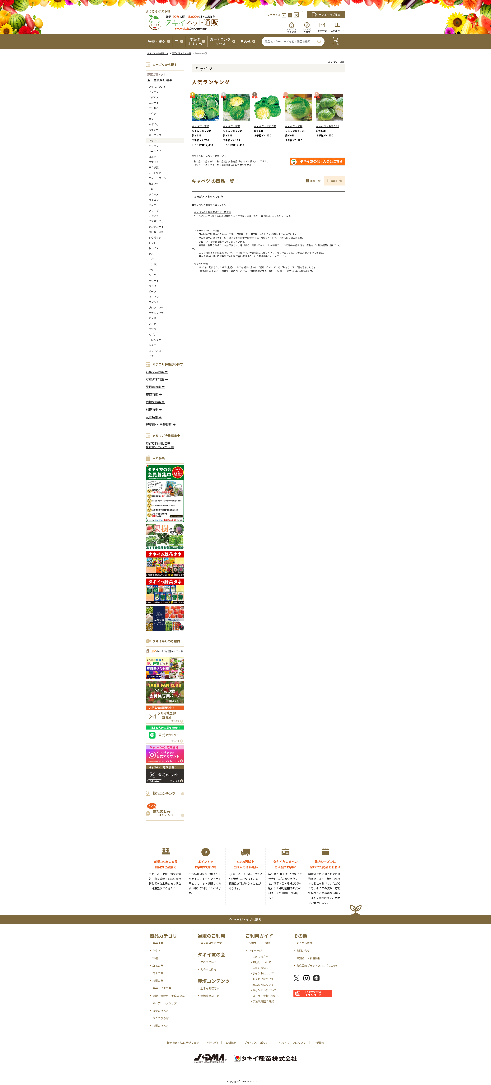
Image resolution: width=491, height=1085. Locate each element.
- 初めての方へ (260, 957)
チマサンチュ (156, 221)
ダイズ (152, 205)
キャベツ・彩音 (231, 126)
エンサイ (154, 102)
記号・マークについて (292, 1043)
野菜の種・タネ (156, 74)
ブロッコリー (156, 307)
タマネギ (154, 210)
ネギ (151, 270)
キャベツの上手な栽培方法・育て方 (212, 212)
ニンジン (154, 264)
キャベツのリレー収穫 (207, 230)
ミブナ (152, 334)
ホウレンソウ (156, 313)
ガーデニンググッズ (164, 1003)
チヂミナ (154, 216)
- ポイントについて (262, 973)
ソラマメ (154, 194)
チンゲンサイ (156, 226)
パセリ (152, 286)
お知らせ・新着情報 (308, 958)
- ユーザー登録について (265, 996)
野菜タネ (157, 943)
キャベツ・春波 (200, 126)
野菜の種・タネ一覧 (181, 53)
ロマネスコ (155, 350)
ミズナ (152, 324)
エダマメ (154, 97)
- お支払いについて (262, 979)
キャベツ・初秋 (293, 126)
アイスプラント (157, 86)
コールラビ (155, 151)
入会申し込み (208, 969)
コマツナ (154, 162)
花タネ (156, 950)
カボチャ (154, 124)
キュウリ (154, 146)
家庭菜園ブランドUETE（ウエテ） (317, 966)
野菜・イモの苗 (161, 988)
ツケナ (152, 356)
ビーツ (152, 291)
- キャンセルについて (264, 990)
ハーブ (152, 275)
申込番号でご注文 (211, 943)
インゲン (154, 92)
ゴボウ (152, 156)
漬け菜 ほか (156, 232)
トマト (152, 243)
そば (151, 189)
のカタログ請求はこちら (167, 651)
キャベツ (154, 140)
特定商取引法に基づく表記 (183, 1043)
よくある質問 (304, 943)
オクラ (152, 113)
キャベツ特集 (201, 263)
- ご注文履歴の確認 (262, 1001)
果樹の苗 (157, 980)
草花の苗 (157, 966)
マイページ (255, 950)
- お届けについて (261, 962)
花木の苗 (157, 973)
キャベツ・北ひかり (265, 126)
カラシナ (154, 129)
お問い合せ (303, 950)
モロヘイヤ (155, 340)
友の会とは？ (208, 962)
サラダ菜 (154, 167)
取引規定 (231, 1043)
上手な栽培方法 (209, 988)
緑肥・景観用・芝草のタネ (168, 996)
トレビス (154, 248)
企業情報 (319, 1043)
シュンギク (155, 173)
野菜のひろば (160, 1011)
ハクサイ (154, 280)
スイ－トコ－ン (157, 178)
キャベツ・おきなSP (327, 126)
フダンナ (154, 302)
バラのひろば (160, 1018)
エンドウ (154, 108)
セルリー (154, 183)
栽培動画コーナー (211, 996)
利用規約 (212, 1043)
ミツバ (152, 329)
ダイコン (154, 200)
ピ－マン (154, 297)
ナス (151, 253)
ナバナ (152, 259)
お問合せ (322, 30)
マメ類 (152, 318)
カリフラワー (156, 135)
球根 (155, 958)
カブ (151, 119)
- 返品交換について (262, 985)
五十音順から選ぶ (159, 80)
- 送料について (260, 968)
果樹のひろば (160, 1026)
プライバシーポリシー (257, 1043)
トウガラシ (155, 237)
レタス (152, 345)
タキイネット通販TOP (157, 53)
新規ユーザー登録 (259, 943)
